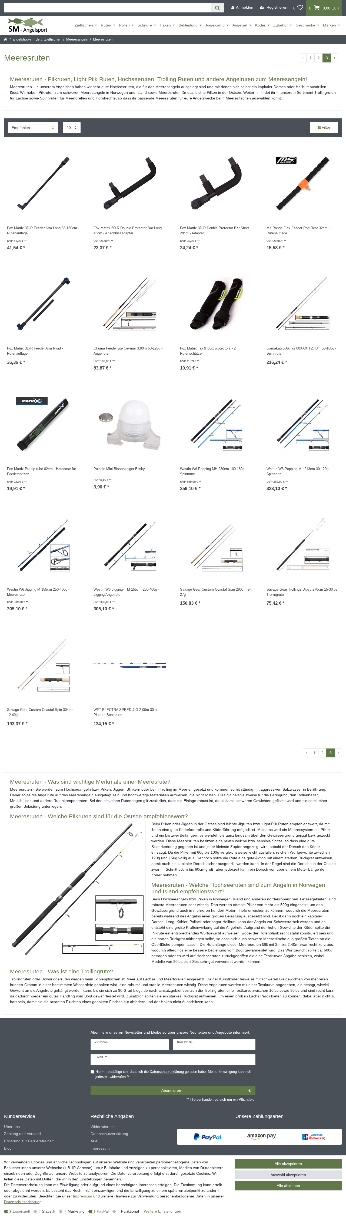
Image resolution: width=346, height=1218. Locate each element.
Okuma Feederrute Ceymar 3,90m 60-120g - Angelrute (128, 351)
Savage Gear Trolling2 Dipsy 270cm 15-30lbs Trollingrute (302, 592)
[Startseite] (6, 39)
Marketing (76, 1211)
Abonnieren (171, 1090)
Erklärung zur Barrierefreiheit (29, 1141)
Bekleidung (188, 25)
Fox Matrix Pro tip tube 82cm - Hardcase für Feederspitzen (41, 471)
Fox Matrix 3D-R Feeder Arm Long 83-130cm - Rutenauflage (43, 230)
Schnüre (145, 25)
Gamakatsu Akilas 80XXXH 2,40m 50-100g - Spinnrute (301, 351)
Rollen (124, 25)
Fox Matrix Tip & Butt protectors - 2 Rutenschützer (208, 351)
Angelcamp (215, 25)
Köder (260, 25)
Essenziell (21, 1211)
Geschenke (305, 25)
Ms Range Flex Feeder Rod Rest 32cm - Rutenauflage (298, 230)
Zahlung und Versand (22, 1134)
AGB (94, 1141)
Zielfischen (84, 25)
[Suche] (217, 7)
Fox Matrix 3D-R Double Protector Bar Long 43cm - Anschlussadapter (128, 230)
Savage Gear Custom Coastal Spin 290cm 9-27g (215, 592)
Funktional (130, 1211)
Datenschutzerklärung (109, 1134)
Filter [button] (326, 127)
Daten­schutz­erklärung (23, 1202)
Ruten (106, 25)
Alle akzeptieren (288, 1164)
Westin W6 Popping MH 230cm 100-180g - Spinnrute (213, 471)
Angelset (239, 25)
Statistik (48, 1211)
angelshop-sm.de (26, 39)
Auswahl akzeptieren (288, 1175)
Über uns (12, 1126)
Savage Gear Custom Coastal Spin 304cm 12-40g (40, 712)
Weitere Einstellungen (162, 1211)
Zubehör (280, 25)
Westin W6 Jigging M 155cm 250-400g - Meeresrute (38, 592)
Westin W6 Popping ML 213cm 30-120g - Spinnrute (299, 471)
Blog (8, 1148)
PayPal (103, 1211)
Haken (165, 25)
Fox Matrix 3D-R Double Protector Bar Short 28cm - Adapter (214, 230)
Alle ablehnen (288, 1185)
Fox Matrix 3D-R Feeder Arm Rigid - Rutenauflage (35, 351)
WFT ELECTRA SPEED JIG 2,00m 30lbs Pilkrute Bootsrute (126, 712)
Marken (329, 25)
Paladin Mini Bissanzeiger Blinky (119, 469)
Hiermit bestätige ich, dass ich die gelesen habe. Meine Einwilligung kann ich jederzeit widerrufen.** (173, 1074)
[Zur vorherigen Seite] (303, 58)
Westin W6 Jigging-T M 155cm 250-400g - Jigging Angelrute (126, 592)
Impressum (100, 1148)
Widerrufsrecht (103, 1126)
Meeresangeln (77, 39)
